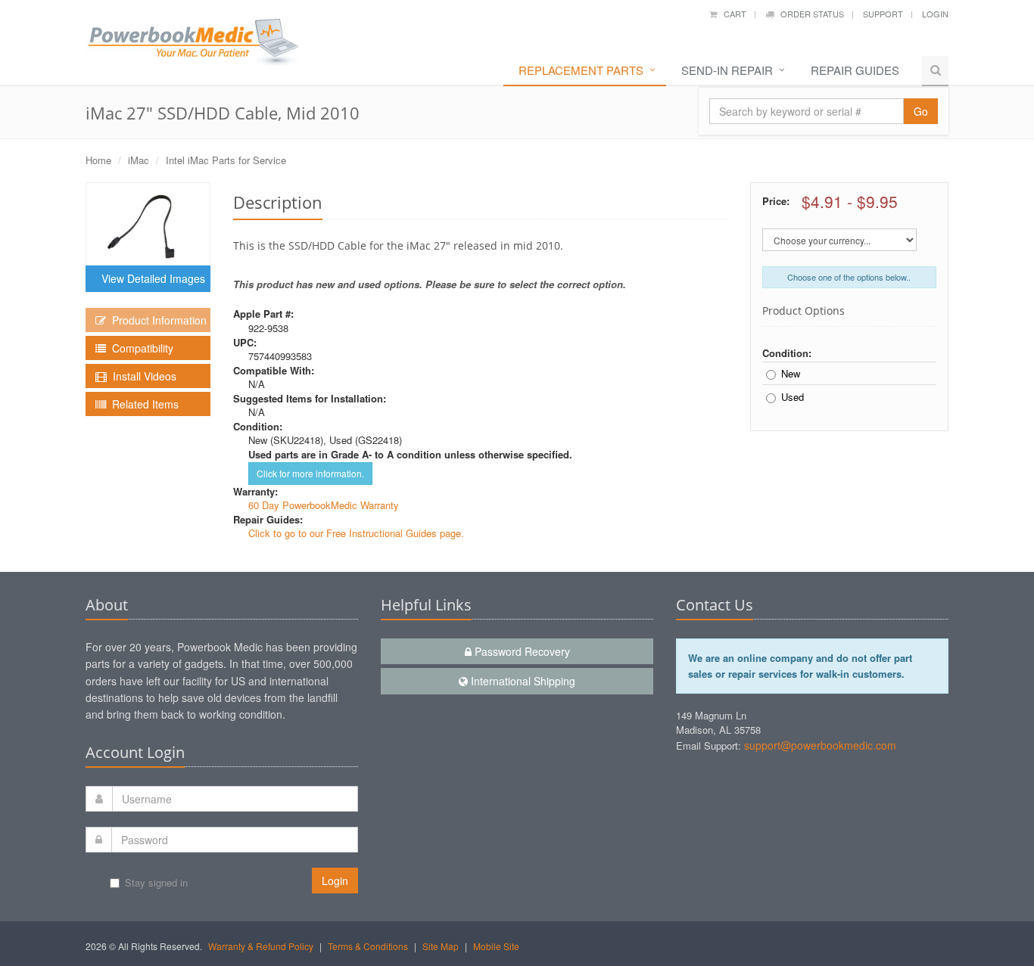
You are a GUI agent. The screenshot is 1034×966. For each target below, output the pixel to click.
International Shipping (521, 680)
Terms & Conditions (368, 946)
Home (98, 160)
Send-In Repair (727, 70)
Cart (731, 14)
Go (921, 111)
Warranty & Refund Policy (260, 946)
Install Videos (141, 376)
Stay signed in (156, 882)
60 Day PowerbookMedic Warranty (323, 505)
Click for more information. (310, 473)
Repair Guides (855, 70)
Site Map (440, 946)
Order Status (809, 14)
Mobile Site (496, 946)
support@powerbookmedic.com (820, 745)
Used (792, 397)
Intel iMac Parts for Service (226, 160)
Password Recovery (521, 651)
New (790, 373)
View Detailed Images (150, 278)
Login (935, 14)
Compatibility (139, 348)
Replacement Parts (581, 70)
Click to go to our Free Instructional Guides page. (356, 533)
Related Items (142, 404)
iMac (138, 160)
